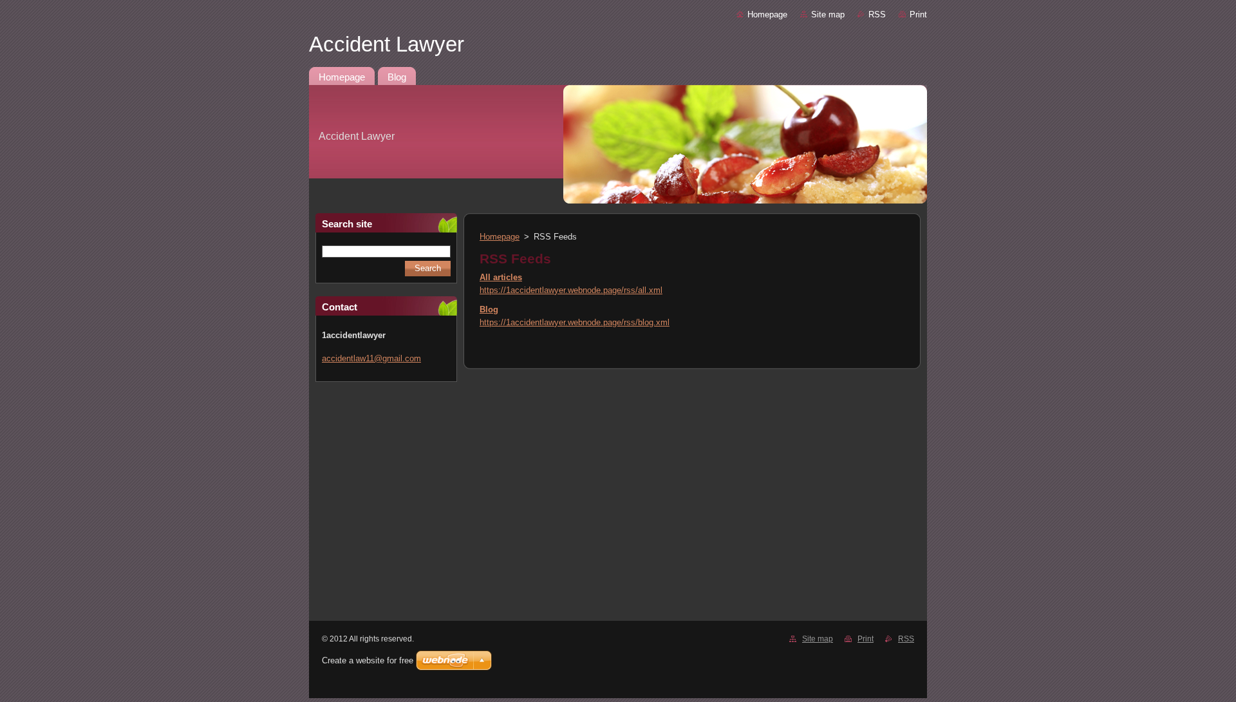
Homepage (767, 14)
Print (918, 14)
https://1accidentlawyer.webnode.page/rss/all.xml (571, 290)
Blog (489, 309)
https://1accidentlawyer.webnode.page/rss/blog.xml (575, 322)
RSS (877, 14)
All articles (501, 277)
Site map (828, 14)
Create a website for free (367, 660)
